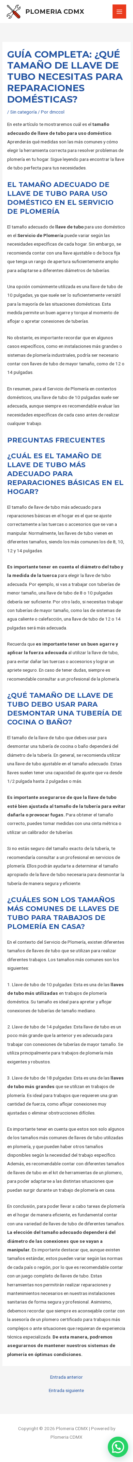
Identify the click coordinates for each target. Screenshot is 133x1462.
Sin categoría (23, 112)
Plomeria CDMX (54, 11)
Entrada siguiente (66, 1390)
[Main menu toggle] (120, 11)
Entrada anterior (66, 1377)
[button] (118, 1447)
